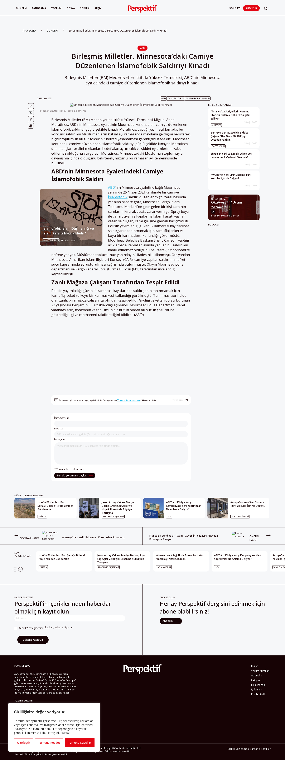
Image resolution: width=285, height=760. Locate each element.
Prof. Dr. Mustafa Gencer (225, 215)
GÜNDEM (52, 30)
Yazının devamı (23, 700)
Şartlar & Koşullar (260, 749)
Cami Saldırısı (176, 98)
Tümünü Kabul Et (79, 743)
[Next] (20, 569)
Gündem (21, 8)
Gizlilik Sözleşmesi (238, 749)
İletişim (255, 680)
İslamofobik (117, 197)
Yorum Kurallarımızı (128, 400)
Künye (255, 666)
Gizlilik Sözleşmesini (31, 628)
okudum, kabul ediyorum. (46, 628)
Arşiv (98, 8)
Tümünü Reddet (49, 743)
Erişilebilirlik (258, 694)
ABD (142, 48)
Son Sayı (235, 8)
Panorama (39, 8)
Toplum (56, 8)
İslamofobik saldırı (197, 98)
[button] (266, 8)
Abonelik (251, 8)
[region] (54, 727)
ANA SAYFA (29, 30)
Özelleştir (23, 743)
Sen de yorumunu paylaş (72, 475)
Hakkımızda (258, 685)
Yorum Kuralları (260, 671)
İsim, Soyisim (61, 417)
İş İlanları (256, 689)
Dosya (71, 8)
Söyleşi (85, 8)
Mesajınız (59, 438)
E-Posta (58, 428)
